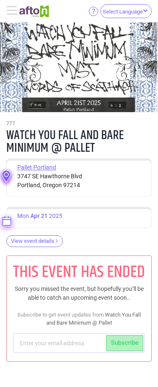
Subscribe (125, 343)
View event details (32, 241)
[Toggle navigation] (12, 10)
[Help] (93, 11)
